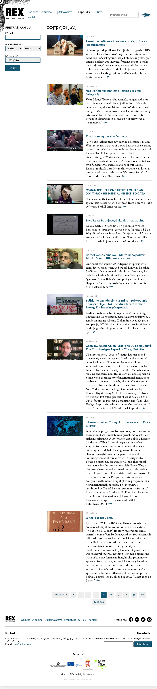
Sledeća (99, 601)
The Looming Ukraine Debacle (107, 136)
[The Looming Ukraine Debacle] (65, 140)
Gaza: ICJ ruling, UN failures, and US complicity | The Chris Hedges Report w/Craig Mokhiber (118, 347)
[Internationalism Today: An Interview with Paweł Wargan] (65, 426)
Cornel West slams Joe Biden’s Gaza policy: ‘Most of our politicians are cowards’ (115, 256)
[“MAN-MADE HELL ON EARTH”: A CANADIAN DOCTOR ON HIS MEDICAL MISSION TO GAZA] (65, 194)
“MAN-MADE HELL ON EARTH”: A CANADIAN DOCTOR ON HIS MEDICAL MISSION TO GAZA (115, 192)
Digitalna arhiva (62, 12)
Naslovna (33, 12)
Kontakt (32, 17)
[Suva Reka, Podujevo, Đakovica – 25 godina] (65, 224)
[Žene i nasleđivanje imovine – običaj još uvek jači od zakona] (65, 45)
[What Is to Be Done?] (65, 521)
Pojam (9, 33)
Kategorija (11, 56)
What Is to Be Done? (99, 517)
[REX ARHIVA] (15, 19)
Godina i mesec (14, 44)
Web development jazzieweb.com (78, 679)
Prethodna (61, 594)
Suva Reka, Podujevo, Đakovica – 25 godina (115, 220)
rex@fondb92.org (22, 644)
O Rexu (99, 12)
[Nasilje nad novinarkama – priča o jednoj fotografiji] (65, 94)
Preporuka (82, 12)
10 (142, 594)
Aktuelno (46, 12)
